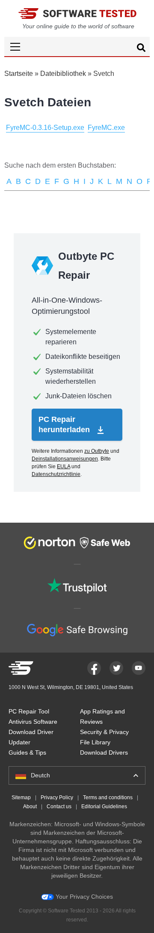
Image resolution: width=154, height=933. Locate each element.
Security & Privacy (104, 731)
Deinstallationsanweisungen (65, 459)
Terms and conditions (108, 798)
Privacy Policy (57, 798)
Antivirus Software (33, 721)
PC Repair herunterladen (65, 424)
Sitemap (21, 798)
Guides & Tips (27, 752)
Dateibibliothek (63, 73)
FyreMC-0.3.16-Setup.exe (45, 127)
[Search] (141, 49)
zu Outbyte (96, 451)
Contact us (59, 807)
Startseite (18, 73)
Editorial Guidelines (104, 807)
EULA (63, 466)
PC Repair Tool (29, 711)
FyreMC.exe (106, 127)
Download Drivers (104, 752)
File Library (95, 742)
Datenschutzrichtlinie (56, 474)
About (30, 807)
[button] (77, 46)
